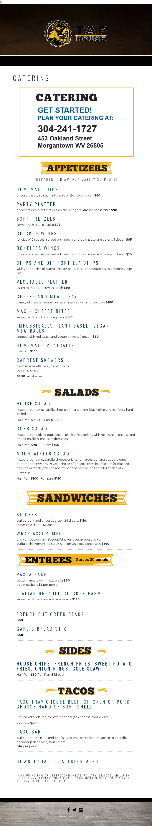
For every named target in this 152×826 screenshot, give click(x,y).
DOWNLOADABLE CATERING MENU (58, 761)
